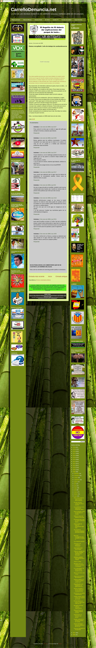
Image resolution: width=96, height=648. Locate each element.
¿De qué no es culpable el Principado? (77, 545)
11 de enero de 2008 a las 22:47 (47, 152)
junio (75, 485)
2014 (74, 459)
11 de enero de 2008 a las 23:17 (47, 172)
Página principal (16, 19)
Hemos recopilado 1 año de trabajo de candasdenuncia (78, 590)
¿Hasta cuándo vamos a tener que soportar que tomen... (79, 598)
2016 (74, 455)
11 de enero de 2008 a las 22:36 (47, 138)
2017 (74, 453)
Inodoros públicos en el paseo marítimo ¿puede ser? (79, 581)
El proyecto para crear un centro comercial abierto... (79, 521)
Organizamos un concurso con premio (78, 616)
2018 (74, 451)
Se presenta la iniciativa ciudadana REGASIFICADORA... (79, 531)
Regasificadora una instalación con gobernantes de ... (79, 585)
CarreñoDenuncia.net (33, 9)
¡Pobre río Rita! (77, 561)
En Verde (47, 19)
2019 (74, 449)
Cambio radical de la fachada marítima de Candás (79, 620)
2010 (74, 467)
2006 (74, 634)
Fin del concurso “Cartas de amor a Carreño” (79, 504)
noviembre (76, 475)
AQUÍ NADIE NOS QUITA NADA (78, 548)
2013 (74, 461)
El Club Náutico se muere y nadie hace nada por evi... (79, 602)
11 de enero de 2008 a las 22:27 (47, 126)
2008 (74, 471)
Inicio (50, 276)
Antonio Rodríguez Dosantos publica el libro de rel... (79, 625)
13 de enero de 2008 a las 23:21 (47, 219)
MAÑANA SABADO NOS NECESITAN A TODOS (79, 558)
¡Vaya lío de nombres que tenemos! (79, 577)
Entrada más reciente (36, 276)
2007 (74, 632)
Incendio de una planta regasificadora (79, 593)
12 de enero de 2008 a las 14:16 (47, 198)
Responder (37, 133)
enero (75, 496)
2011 (74, 465)
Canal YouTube (78, 19)
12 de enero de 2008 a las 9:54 (47, 185)
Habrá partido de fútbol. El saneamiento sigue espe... (79, 525)
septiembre (77, 479)
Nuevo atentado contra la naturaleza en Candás (79, 513)
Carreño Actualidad (66, 19)
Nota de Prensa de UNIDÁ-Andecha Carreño (78, 611)
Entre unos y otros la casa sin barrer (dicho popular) (79, 499)
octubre (76, 477)
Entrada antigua (61, 276)
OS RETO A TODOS (16, 108)
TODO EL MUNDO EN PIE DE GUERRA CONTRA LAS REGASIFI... (79, 553)
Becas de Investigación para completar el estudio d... (79, 537)
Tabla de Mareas (27, 19)
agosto (75, 481)
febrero (76, 494)
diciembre (76, 473)
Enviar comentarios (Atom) (43, 280)
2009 (74, 469)
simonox (46, 643)
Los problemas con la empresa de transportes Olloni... (79, 508)
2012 (74, 463)
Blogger (60, 643)
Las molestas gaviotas (79, 541)
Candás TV (55, 19)
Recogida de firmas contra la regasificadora (78, 607)
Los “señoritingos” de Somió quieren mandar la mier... (79, 569)
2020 (74, 447)
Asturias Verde (38, 19)
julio (75, 483)
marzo (75, 492)
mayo (75, 487)
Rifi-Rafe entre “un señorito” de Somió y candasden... (79, 565)
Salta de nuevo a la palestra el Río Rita (79, 516)
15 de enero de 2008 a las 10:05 (47, 233)
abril (75, 489)
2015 (74, 457)
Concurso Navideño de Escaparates (79, 629)
